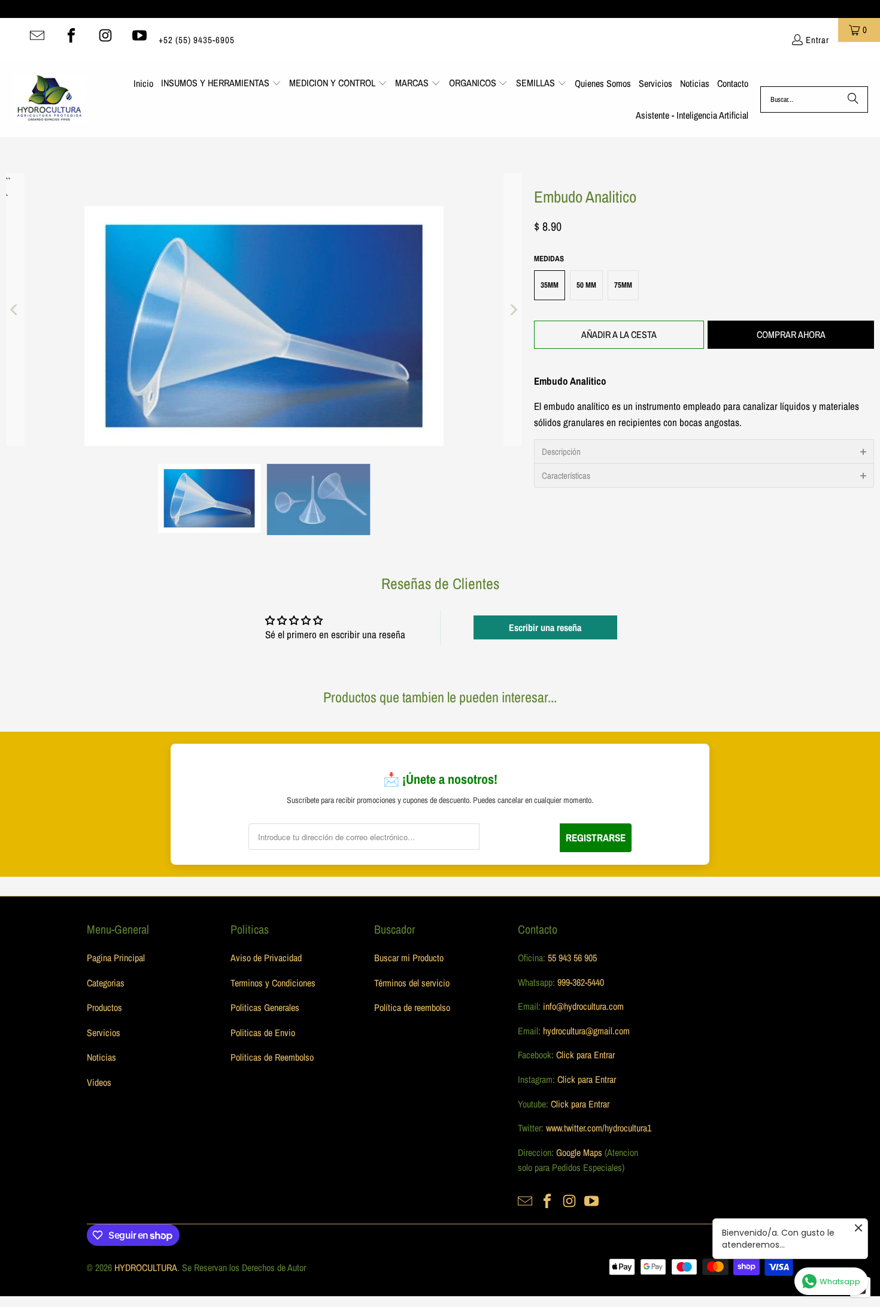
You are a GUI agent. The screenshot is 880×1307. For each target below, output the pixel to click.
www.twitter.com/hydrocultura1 (598, 1127)
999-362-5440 (579, 982)
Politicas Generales (264, 1007)
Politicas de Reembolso (272, 1057)
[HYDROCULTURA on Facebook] (71, 35)
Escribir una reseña (545, 627)
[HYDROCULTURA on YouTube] (139, 35)
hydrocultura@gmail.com (586, 1030)
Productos (104, 1007)
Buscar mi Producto (409, 957)
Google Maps (579, 1152)
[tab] (704, 451)
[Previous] (15, 309)
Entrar (817, 40)
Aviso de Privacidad (266, 957)
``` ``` (7, 181)
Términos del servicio (412, 982)
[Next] (513, 309)
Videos (99, 1082)
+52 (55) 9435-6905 (197, 40)
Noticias (101, 1057)
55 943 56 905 (572, 957)
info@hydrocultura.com (583, 1006)
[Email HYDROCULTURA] (37, 35)
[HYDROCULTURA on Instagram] (105, 35)
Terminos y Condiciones (272, 982)
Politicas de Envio (262, 1032)
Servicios (103, 1032)
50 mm (586, 285)
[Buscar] (853, 99)
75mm (623, 285)
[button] (221, 84)
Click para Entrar (585, 1054)
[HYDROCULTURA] (49, 99)
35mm (550, 285)
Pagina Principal (116, 957)
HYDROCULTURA (145, 1267)
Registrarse (596, 837)
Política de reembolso (412, 1007)
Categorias (106, 982)
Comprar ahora (791, 334)
